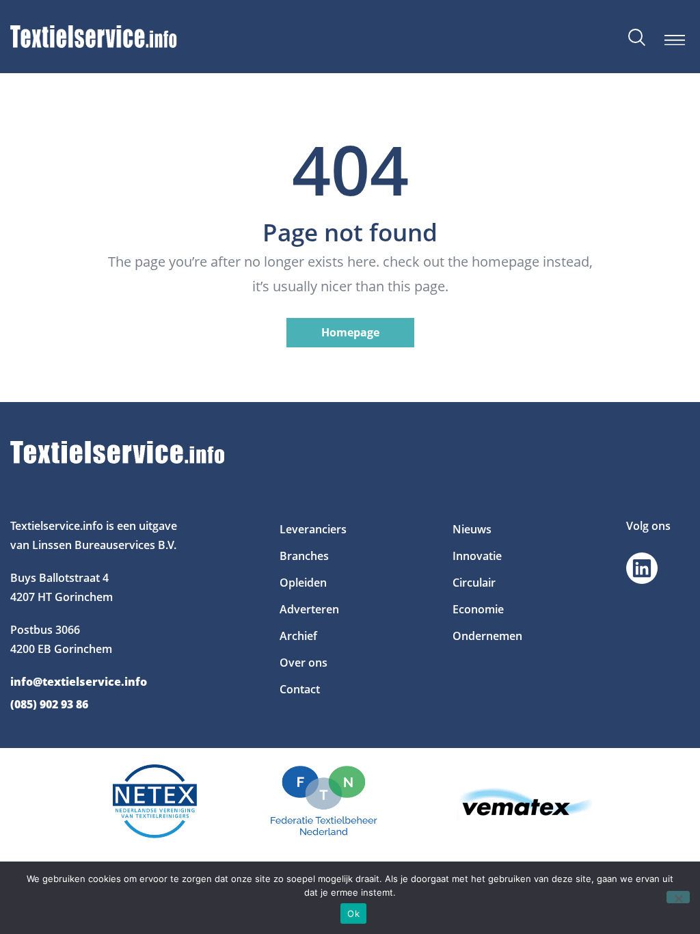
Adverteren (309, 609)
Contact (300, 689)
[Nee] (678, 897)
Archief (298, 635)
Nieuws (472, 529)
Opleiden (303, 582)
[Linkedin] (642, 568)
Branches (304, 555)
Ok (353, 913)
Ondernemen (487, 635)
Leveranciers (313, 529)
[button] (674, 40)
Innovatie (477, 555)
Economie (478, 609)
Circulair (474, 582)
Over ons (303, 662)
